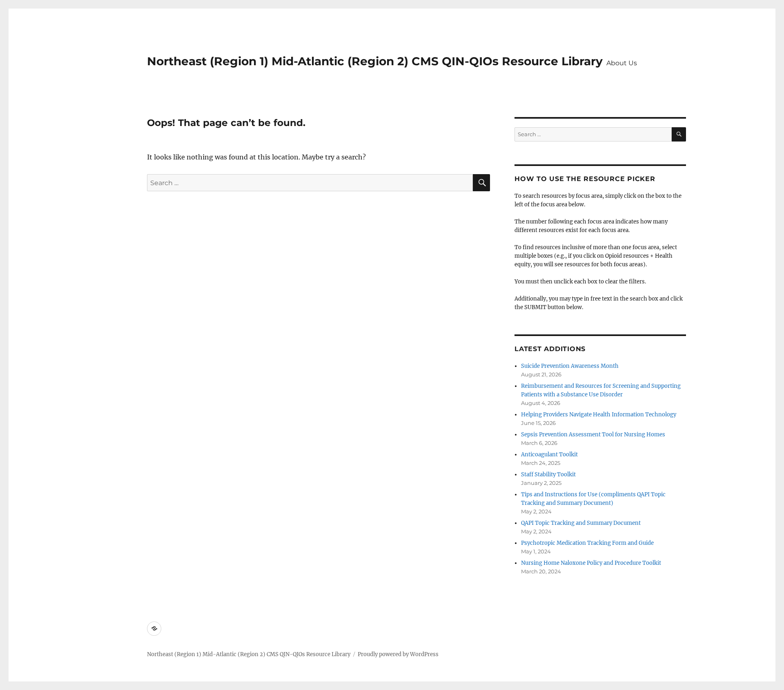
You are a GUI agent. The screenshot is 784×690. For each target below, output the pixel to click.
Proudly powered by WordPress (398, 654)
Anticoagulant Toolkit (549, 454)
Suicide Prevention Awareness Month (570, 366)
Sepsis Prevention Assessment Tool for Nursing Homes (593, 434)
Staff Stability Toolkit (548, 474)
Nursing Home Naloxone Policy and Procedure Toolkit (591, 563)
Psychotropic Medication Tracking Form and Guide (587, 543)
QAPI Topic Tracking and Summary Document (581, 523)
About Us (621, 63)
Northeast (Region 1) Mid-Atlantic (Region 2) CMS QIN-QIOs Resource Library (375, 61)
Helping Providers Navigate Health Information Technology (598, 414)
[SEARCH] (679, 134)
